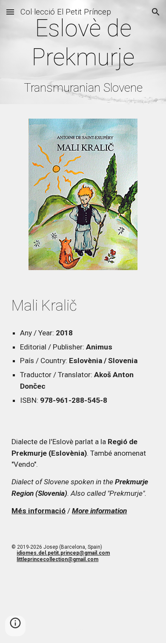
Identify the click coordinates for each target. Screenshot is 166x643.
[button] (10, 11)
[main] (83, 54)
